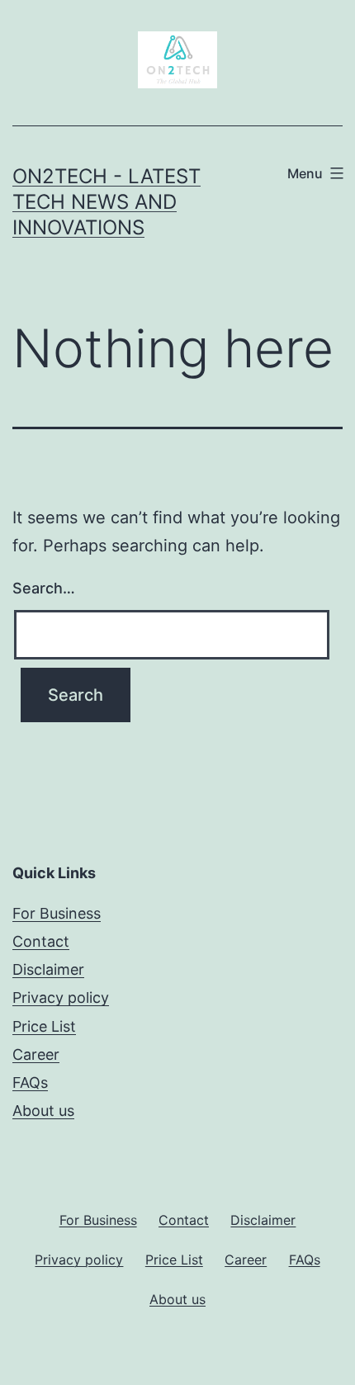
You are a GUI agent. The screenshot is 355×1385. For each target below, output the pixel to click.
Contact (40, 941)
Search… (43, 588)
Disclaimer (48, 969)
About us (43, 1110)
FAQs (30, 1082)
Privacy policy (60, 997)
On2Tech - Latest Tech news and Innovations (106, 201)
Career (35, 1054)
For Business (56, 913)
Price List (44, 1026)
